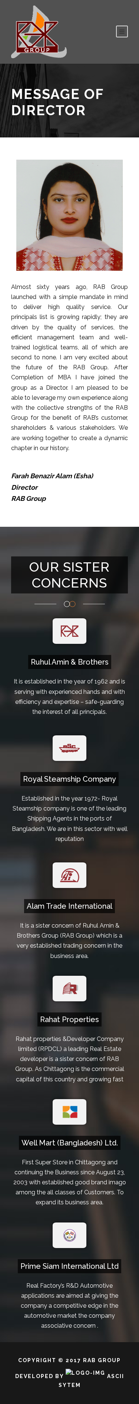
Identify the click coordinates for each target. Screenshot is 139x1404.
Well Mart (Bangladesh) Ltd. (69, 1142)
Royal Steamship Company (69, 779)
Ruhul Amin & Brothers (70, 662)
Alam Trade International (69, 906)
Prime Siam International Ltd (69, 1266)
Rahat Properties (69, 1019)
